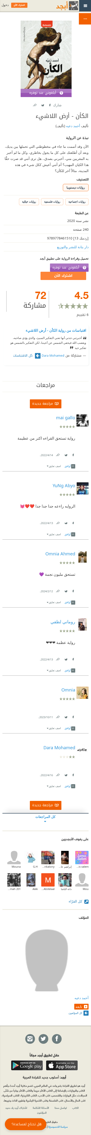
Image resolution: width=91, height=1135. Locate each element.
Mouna (16, 866)
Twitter (42, 104)
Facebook (50, 104)
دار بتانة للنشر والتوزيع (73, 247)
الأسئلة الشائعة (41, 1107)
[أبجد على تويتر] (43, 1039)
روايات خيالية (29, 201)
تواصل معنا (61, 1107)
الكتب (75, 1107)
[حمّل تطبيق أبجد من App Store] (62, 1065)
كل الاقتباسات (23, 356)
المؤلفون (42, 1112)
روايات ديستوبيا (75, 187)
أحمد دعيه (72, 125)
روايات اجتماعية (76, 201)
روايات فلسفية (52, 201)
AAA (35, 889)
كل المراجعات (45, 816)
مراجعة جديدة (42, 403)
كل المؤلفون (75, 1013)
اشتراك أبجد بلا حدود (16, 1107)
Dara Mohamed (53, 356)
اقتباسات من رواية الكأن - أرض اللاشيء (56, 330)
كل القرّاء (76, 901)
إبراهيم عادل (65, 866)
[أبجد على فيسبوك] (56, 1039)
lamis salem (82, 866)
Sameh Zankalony (48, 866)
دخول (5, 5)
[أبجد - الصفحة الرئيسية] (61, 5)
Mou (86, 889)
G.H (35, 866)
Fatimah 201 (14, 889)
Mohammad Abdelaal (48, 889)
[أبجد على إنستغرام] (30, 1039)
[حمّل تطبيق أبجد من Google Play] (27, 1065)
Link (57, 454)
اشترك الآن (63, 275)
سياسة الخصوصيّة (58, 1126)
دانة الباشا (66, 889)
